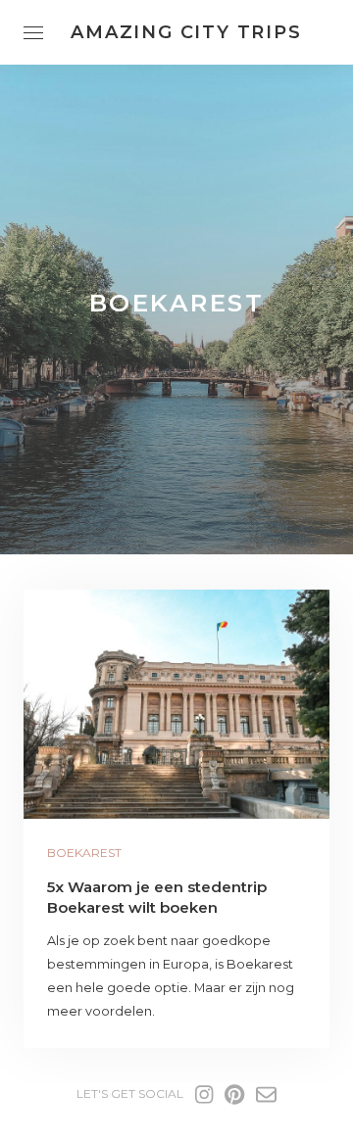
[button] (176, 704)
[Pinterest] (234, 1094)
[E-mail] (266, 1094)
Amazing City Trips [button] (186, 32)
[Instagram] (204, 1094)
